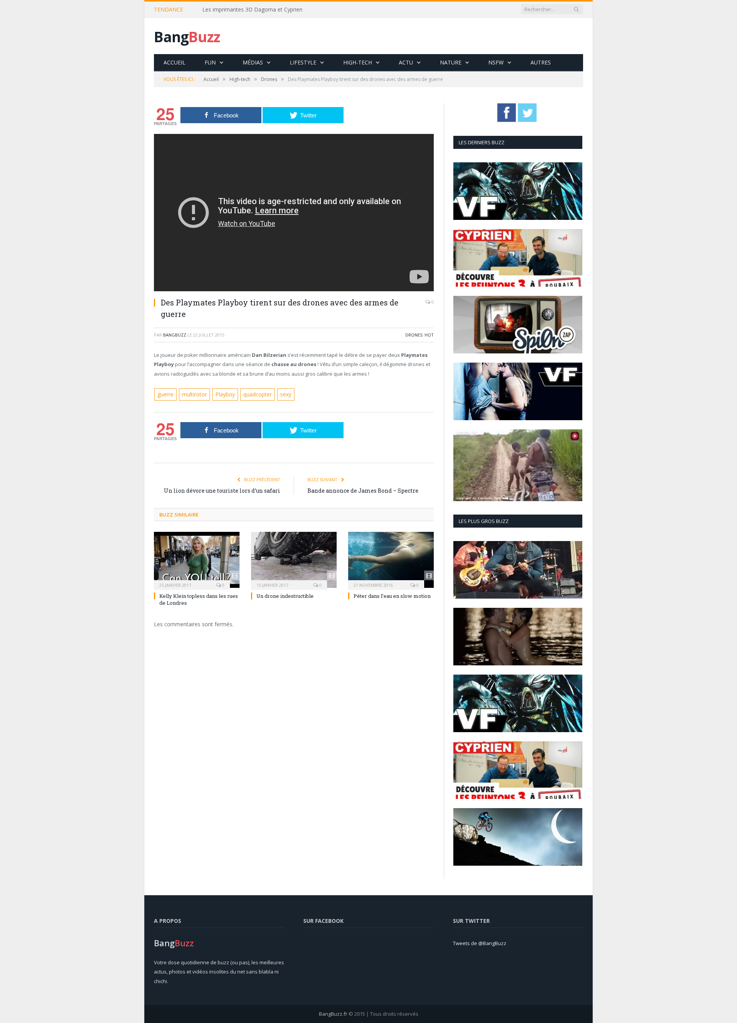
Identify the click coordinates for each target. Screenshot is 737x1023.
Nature (450, 62)
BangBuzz (174, 335)
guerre (165, 394)
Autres (540, 62)
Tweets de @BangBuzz (479, 943)
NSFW (496, 62)
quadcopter (253, 394)
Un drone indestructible (285, 595)
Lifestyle (303, 62)
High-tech (357, 62)
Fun (210, 62)
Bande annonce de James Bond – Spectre (362, 490)
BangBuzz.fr (333, 1013)
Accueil (174, 62)
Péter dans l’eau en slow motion (392, 595)
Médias (253, 62)
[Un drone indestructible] (294, 559)
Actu (406, 62)
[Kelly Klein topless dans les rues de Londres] (197, 559)
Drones (413, 335)
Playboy (221, 394)
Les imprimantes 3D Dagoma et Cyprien (252, 9)
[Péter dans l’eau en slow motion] (391, 559)
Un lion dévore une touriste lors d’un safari (222, 490)
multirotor (193, 394)
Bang (187, 36)
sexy (280, 394)
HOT (429, 335)
